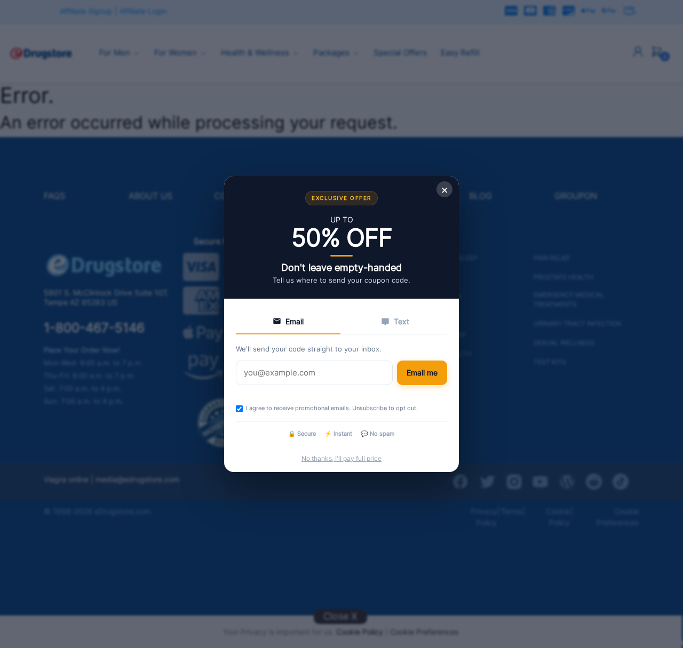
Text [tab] (401, 321)
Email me (422, 372)
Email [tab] (294, 321)
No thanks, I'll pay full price (341, 458)
